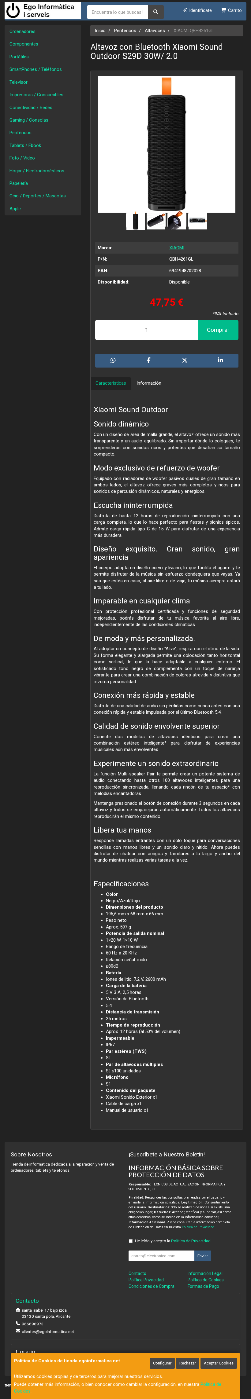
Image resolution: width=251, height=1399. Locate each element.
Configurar (162, 1363)
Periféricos (20, 132)
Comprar (218, 329)
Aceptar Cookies (219, 1363)
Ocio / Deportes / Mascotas (37, 196)
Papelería (18, 183)
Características (111, 383)
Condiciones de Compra (151, 1286)
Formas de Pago (203, 1286)
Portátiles (19, 57)
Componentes (23, 44)
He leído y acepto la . (173, 1240)
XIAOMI (176, 248)
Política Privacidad (146, 1279)
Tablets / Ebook (25, 145)
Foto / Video (22, 158)
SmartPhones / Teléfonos (35, 69)
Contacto (137, 1273)
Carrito (234, 10)
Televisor (18, 82)
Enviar (202, 1256)
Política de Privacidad (198, 1227)
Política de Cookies (206, 1279)
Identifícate (200, 10)
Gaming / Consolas (28, 120)
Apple (15, 208)
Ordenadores (22, 31)
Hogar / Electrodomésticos (36, 171)
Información (149, 383)
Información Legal (205, 1273)
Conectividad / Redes (30, 107)
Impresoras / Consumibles (36, 94)
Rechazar (187, 1363)
